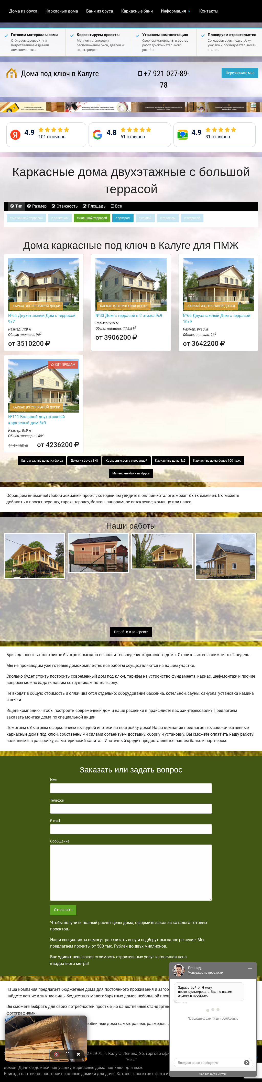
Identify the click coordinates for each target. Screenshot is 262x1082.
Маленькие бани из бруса (131, 473)
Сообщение (59, 841)
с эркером (123, 218)
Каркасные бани (137, 11)
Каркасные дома (62, 11)
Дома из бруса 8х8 (84, 460)
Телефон (57, 800)
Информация (173, 11)
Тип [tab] (18, 206)
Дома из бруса (23, 11)
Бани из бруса (99, 11)
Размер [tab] (39, 206)
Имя (53, 780)
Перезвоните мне (240, 73)
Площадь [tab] (96, 206)
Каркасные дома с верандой (126, 460)
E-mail (55, 821)
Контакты (208, 11)
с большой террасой (92, 218)
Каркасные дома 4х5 (170, 460)
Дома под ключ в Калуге (59, 73)
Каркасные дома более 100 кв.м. (217, 460)
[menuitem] (23, 11)
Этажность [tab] (67, 206)
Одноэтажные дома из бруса (42, 460)
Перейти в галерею (130, 632)
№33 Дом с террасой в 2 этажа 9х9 (128, 315)
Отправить (63, 910)
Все (118, 206)
